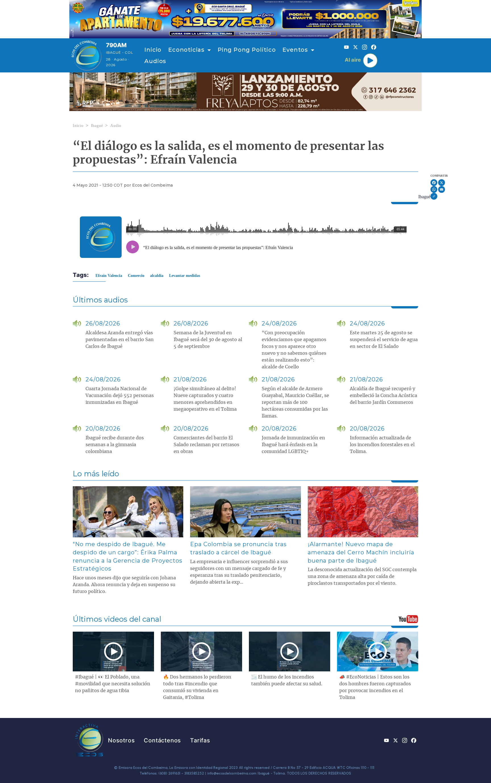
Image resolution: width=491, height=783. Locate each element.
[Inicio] (86, 55)
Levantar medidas (184, 275)
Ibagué (97, 126)
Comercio (136, 275)
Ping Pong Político (247, 49)
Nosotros (121, 740)
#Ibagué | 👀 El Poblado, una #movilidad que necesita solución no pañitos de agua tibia (112, 684)
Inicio (152, 49)
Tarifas (200, 740)
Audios (155, 61)
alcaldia (156, 275)
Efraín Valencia (108, 275)
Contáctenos (162, 740)
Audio (115, 126)
